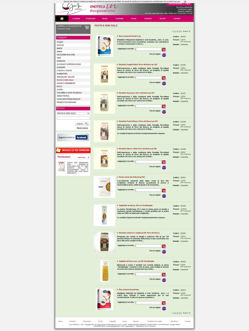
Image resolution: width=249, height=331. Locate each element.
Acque (133, 19)
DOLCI (59, 86)
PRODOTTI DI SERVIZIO (66, 102)
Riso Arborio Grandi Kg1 (129, 290)
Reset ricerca (82, 128)
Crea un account (175, 4)
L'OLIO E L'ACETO (64, 71)
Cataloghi (119, 19)
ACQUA (60, 42)
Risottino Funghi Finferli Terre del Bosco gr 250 (138, 65)
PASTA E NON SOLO (65, 80)
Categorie (62, 37)
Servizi (162, 19)
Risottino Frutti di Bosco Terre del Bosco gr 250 (138, 121)
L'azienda (76, 19)
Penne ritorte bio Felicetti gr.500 (132, 177)
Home (61, 321)
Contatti (177, 19)
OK (185, 2)
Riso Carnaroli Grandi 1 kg (129, 36)
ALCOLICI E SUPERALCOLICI (69, 64)
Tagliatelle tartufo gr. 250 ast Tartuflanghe (136, 205)
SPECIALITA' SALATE (65, 77)
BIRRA (59, 52)
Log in (187, 4)
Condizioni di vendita (154, 321)
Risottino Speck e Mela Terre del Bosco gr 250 (138, 149)
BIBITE (59, 48)
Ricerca (61, 108)
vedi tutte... (82, 157)
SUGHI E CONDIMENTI (66, 83)
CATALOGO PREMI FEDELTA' (69, 99)
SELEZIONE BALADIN (66, 55)
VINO (59, 58)
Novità (104, 19)
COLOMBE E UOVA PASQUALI (69, 93)
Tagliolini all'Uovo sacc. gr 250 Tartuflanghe (136, 261)
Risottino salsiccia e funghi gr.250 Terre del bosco (139, 233)
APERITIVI (61, 61)
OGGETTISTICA (63, 96)
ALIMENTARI (62, 74)
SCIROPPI (61, 67)
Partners (148, 19)
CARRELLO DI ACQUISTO (69, 26)
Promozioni (90, 19)
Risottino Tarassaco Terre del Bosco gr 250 (136, 93)
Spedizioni (174, 321)
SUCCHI (60, 45)
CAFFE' (60, 90)
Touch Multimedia (150, 326)
